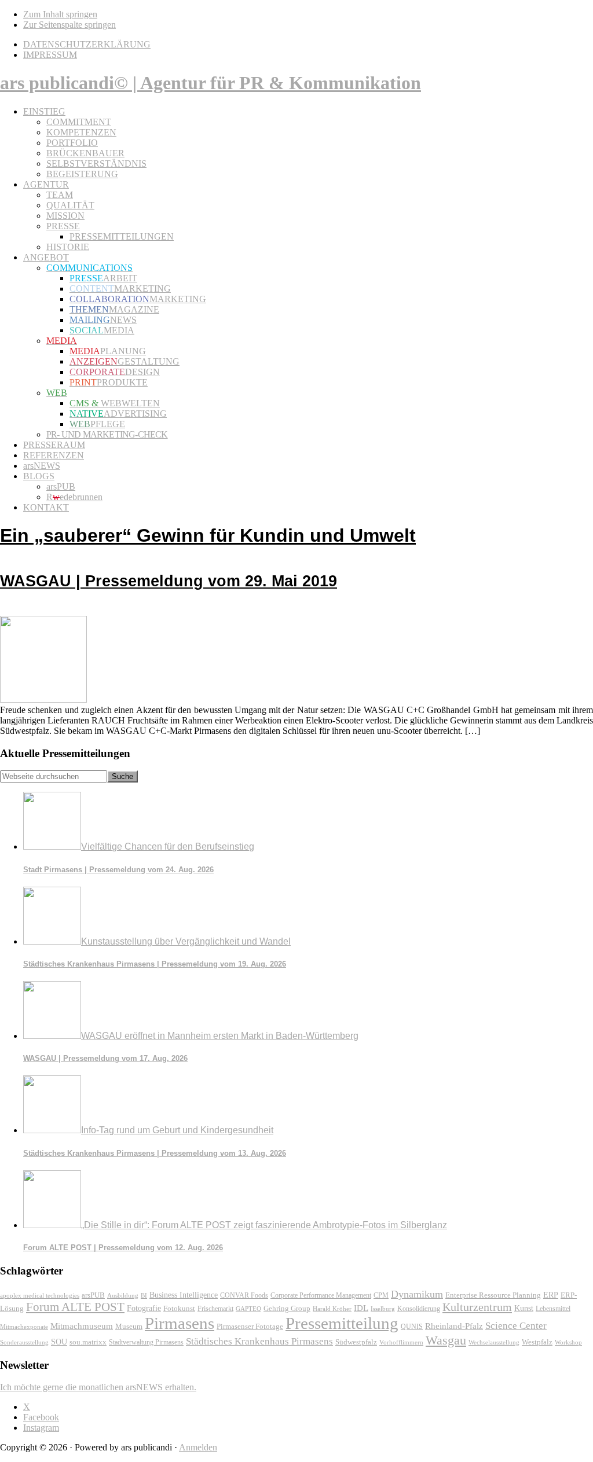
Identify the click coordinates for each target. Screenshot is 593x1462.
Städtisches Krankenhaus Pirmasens (259, 1341)
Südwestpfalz (356, 1342)
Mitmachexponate (24, 1326)
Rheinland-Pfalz (454, 1326)
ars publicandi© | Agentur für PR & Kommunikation (210, 82)
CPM (381, 1295)
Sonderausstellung (24, 1342)
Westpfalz (537, 1342)
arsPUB (93, 1295)
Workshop (568, 1342)
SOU (59, 1342)
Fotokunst (179, 1308)
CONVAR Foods (244, 1295)
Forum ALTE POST (75, 1307)
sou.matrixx (88, 1342)
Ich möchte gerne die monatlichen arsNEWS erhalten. (98, 1387)
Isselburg (383, 1308)
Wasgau (446, 1340)
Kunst (523, 1308)
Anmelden (198, 1447)
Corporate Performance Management (320, 1295)
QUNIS (412, 1327)
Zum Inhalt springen (60, 14)
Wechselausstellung (493, 1342)
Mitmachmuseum (81, 1326)
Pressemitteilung (341, 1323)
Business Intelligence (183, 1294)
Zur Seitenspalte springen (69, 25)
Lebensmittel (553, 1309)
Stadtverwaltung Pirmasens (146, 1342)
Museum (128, 1326)
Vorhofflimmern (401, 1342)
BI (144, 1295)
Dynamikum (417, 1294)
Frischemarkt (215, 1309)
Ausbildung (122, 1295)
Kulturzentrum (477, 1307)
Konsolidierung (418, 1309)
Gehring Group (286, 1309)
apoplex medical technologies (39, 1295)
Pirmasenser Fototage (250, 1326)
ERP (550, 1295)
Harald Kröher (332, 1308)
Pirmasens (179, 1323)
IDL (361, 1308)
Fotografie (144, 1308)
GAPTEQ (248, 1308)
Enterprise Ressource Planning (493, 1295)
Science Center (516, 1325)
